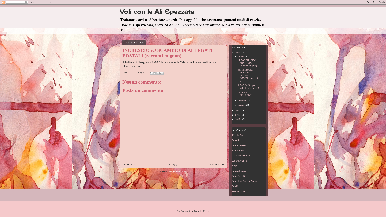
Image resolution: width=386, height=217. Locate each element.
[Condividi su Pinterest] (162, 73)
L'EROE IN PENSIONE (244, 93)
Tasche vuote (238, 191)
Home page (173, 164)
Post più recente (129, 164)
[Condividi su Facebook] (159, 73)
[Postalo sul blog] (154, 73)
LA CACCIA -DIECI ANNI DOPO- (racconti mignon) (247, 63)
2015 (238, 52)
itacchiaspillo (238, 150)
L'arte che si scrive (241, 155)
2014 (238, 110)
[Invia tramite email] (151, 73)
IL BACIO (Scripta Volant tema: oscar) (248, 86)
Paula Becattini (239, 176)
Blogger (206, 211)
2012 (238, 119)
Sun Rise (236, 186)
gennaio (242, 105)
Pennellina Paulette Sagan (244, 181)
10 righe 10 (237, 135)
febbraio (242, 100)
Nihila (234, 166)
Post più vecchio (217, 164)
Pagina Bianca (239, 171)
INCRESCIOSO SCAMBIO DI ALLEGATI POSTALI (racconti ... (247, 75)
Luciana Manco (239, 160)
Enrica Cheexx (239, 145)
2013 (238, 115)
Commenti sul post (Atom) (177, 172)
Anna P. (235, 140)
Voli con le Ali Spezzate (157, 11)
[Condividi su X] (156, 73)
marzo (241, 56)
